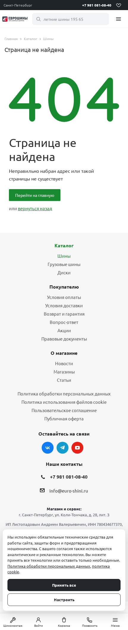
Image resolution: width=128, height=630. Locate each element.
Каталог (64, 245)
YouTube (77, 448)
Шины (64, 256)
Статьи (64, 380)
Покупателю (64, 287)
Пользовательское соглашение (64, 410)
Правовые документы (64, 338)
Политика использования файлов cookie (64, 402)
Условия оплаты (64, 297)
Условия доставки (64, 305)
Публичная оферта (64, 418)
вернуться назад (35, 208)
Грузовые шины (64, 264)
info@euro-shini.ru (68, 491)
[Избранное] (118, 5)
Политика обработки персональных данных (64, 393)
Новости (64, 363)
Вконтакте (48, 448)
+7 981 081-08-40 (96, 5)
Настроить (64, 599)
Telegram (62, 448)
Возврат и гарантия (64, 313)
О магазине (64, 353)
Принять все (64, 585)
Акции (64, 330)
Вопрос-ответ (64, 322)
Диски (64, 272)
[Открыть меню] (118, 19)
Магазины (64, 371)
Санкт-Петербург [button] (18, 5)
